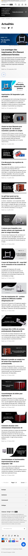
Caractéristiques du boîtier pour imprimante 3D (11, 395)
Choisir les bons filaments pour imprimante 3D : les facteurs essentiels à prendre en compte (11, 129)
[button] (22, 4)
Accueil (2, 18)
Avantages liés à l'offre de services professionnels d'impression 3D (12, 330)
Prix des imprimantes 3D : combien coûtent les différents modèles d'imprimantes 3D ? (13, 299)
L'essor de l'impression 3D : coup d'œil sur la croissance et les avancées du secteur (13, 264)
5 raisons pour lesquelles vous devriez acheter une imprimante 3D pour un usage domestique (13, 230)
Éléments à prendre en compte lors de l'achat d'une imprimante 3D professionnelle (13, 361)
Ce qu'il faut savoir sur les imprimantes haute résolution (11, 197)
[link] (5, 482)
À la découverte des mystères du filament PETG (12, 163)
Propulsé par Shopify (17, 549)
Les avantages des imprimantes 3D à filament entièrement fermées (12, 52)
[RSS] (11, 18)
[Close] (26, 12)
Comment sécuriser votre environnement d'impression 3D (11, 427)
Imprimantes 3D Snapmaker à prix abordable (12, 95)
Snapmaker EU (8, 549)
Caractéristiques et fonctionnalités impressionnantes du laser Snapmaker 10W (12, 461)
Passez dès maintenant (17, 12)
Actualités (8, 18)
